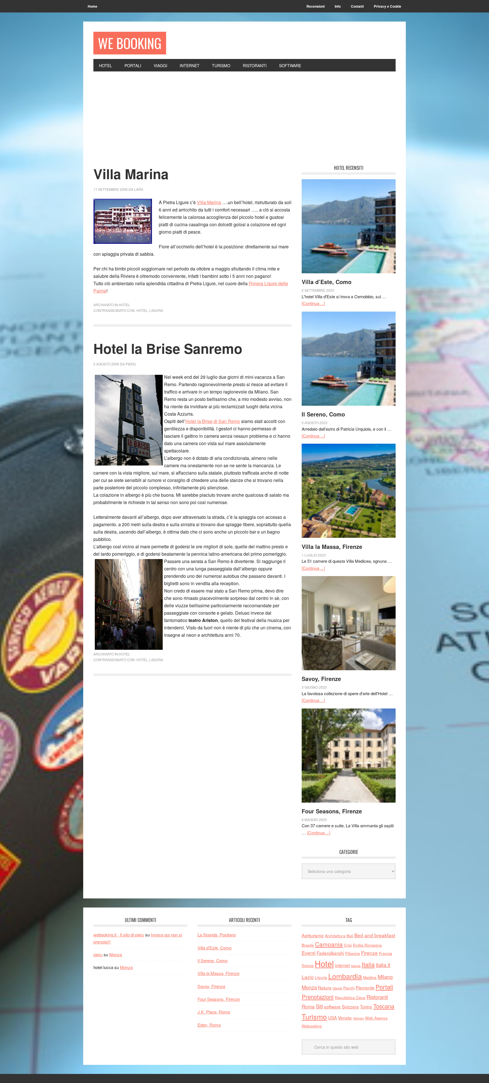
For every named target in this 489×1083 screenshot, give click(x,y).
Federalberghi (330, 953)
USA (332, 1017)
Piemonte (365, 987)
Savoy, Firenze (321, 678)
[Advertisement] (244, 114)
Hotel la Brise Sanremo (167, 348)
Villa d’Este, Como (326, 282)
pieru (97, 954)
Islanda (356, 966)
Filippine (352, 953)
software (332, 1006)
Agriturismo (313, 935)
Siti (319, 1006)
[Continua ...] (313, 303)
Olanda (337, 988)
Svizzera (350, 1006)
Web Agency (376, 1018)
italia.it (383, 964)
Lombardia (345, 976)
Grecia (308, 965)
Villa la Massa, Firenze (332, 546)
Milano (385, 976)
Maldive (370, 977)
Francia (385, 953)
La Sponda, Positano (217, 935)
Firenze (369, 952)
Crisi (348, 945)
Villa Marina (131, 173)
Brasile (308, 945)
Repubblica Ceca (350, 997)
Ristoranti (377, 996)
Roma (308, 1006)
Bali (350, 935)
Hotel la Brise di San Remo (212, 421)
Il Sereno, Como (323, 414)
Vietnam (358, 1018)
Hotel (124, 304)
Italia (368, 964)
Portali (384, 986)
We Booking (130, 43)
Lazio (308, 976)
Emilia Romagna (367, 945)
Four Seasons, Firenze (332, 811)
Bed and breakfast (374, 935)
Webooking (312, 1026)
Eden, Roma (209, 1025)
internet (342, 965)
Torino (366, 1006)
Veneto (345, 1017)
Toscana (383, 1006)
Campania (329, 944)
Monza (115, 954)
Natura (324, 987)
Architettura (335, 935)
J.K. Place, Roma (214, 1012)
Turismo (314, 1016)
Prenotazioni (318, 997)
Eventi (309, 952)
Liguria (156, 310)
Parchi (349, 988)
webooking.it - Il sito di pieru (118, 935)
